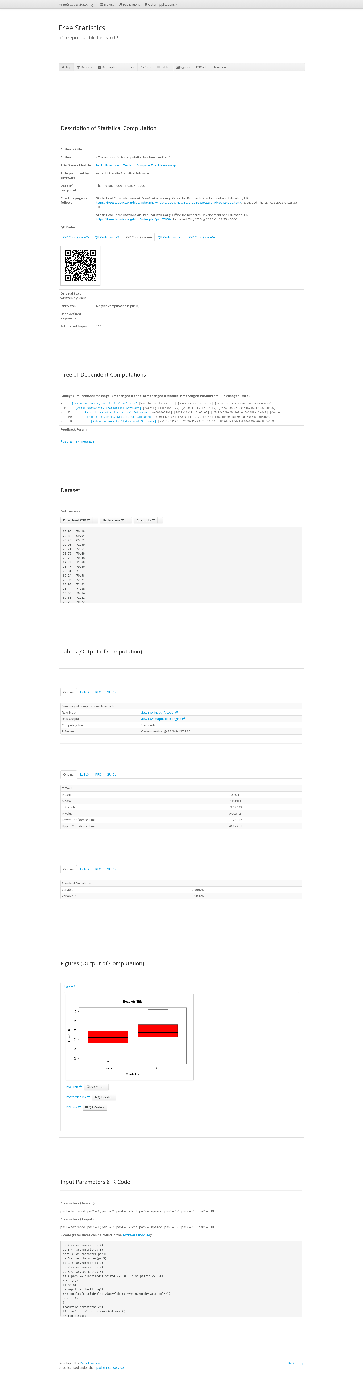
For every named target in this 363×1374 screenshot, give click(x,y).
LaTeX (84, 692)
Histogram (112, 520)
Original (68, 692)
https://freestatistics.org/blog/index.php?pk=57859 (133, 219)
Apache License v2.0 (109, 1367)
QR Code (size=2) (76, 237)
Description (110, 67)
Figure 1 (70, 986)
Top (68, 67)
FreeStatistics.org (76, 4)
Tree (131, 67)
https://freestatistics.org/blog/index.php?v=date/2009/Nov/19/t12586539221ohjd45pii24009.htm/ (168, 202)
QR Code (96, 1087)
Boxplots (144, 520)
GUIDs (111, 692)
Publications (131, 4)
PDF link (72, 1107)
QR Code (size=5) (170, 237)
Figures (185, 67)
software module (136, 1235)
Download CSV (75, 520)
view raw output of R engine (161, 719)
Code (204, 67)
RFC (98, 692)
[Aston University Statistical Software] (104, 403)
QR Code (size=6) (202, 237)
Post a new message (77, 442)
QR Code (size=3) (107, 237)
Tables (166, 67)
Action (222, 67)
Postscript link (76, 1097)
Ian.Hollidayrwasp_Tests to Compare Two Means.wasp (136, 165)
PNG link (72, 1087)
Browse (109, 4)
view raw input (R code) (158, 712)
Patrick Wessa (90, 1363)
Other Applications (162, 4)
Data (147, 67)
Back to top (296, 1363)
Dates (85, 67)
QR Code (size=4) (139, 237)
